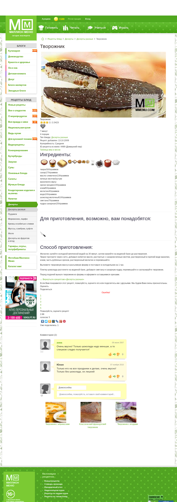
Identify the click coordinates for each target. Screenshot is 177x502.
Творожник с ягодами (127, 424)
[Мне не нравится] (118, 354)
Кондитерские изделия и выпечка (21, 192)
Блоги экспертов (17, 85)
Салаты (12, 178)
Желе (11, 233)
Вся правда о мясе (18, 121)
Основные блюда (17, 173)
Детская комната (17, 73)
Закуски (12, 161)
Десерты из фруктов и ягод (18, 239)
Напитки (12, 198)
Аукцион (46, 19)
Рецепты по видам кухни (56, 493)
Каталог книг (15, 266)
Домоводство (15, 56)
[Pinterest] (64, 321)
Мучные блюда (16, 184)
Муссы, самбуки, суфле (20, 228)
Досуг (11, 79)
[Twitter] (46, 321)
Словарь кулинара (53, 484)
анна (59, 342)
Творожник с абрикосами (57, 424)
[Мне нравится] (110, 354)
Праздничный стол (53, 487)
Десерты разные (85, 39)
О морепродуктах (17, 116)
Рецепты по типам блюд (55, 496)
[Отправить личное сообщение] (42, 351)
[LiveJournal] (57, 321)
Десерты (69, 39)
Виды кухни (14, 133)
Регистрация (74, 19)
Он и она (12, 67)
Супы (11, 167)
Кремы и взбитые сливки (21, 224)
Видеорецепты (16, 144)
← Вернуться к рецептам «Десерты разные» (62, 279)
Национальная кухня (19, 127)
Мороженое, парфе (18, 219)
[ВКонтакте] (42, 321)
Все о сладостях (17, 110)
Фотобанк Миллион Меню (18, 259)
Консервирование (18, 150)
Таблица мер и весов (50, 150)
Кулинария (14, 50)
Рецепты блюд (55, 39)
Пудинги (12, 214)
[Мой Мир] (53, 321)
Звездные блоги (17, 90)
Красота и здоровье (19, 62)
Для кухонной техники (20, 139)
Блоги (21, 46)
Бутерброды (15, 156)
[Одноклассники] (50, 321)
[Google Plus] (61, 321)
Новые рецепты (16, 104)
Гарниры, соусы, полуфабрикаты (17, 248)
